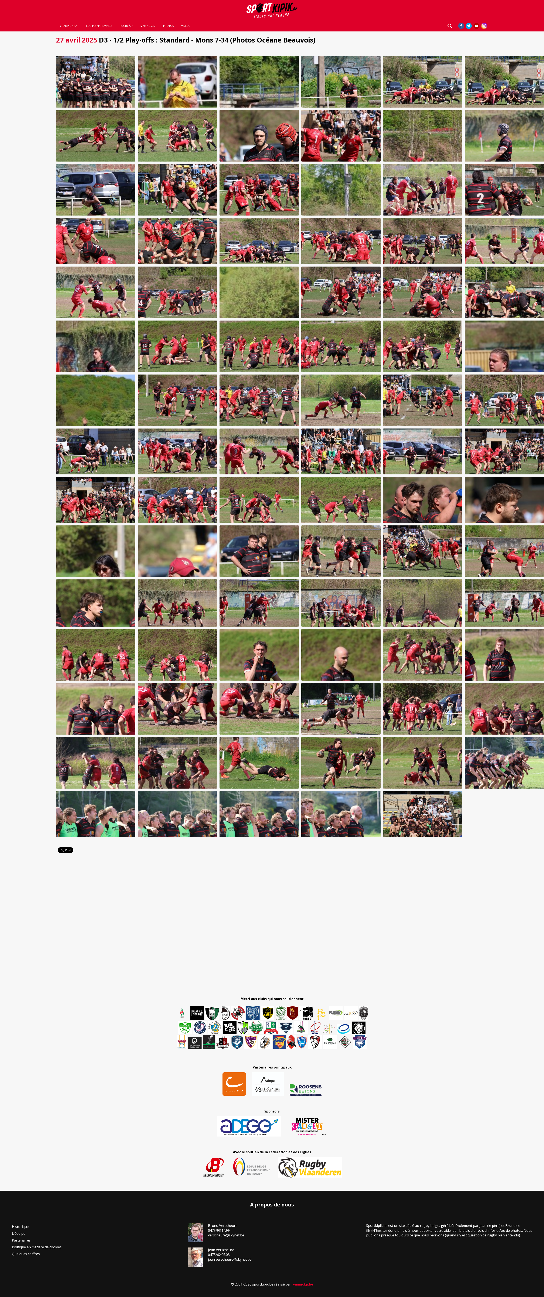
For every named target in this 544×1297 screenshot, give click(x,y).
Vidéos (185, 26)
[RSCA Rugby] (250, 1042)
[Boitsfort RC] (253, 1013)
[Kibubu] (265, 1042)
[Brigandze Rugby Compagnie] (330, 1042)
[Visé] (237, 1042)
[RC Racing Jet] (256, 1027)
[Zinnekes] (360, 1042)
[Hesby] (182, 1013)
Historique (20, 1226)
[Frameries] (321, 1014)
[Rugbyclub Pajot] (225, 1013)
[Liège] (315, 1027)
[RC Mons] (329, 1028)
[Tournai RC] (279, 1042)
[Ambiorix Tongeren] (215, 1027)
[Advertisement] (25, 98)
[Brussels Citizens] (292, 1013)
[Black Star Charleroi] (197, 1013)
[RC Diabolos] (238, 1013)
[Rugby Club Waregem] (363, 1013)
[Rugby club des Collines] (301, 1027)
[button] (95, 82)
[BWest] (182, 1042)
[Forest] (306, 1013)
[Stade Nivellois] (200, 1027)
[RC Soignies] (336, 1013)
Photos (168, 26)
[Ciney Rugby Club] (302, 1042)
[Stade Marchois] (243, 1027)
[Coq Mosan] (359, 1028)
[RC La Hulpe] (345, 1042)
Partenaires (21, 1240)
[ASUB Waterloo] (286, 1028)
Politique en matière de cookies (37, 1247)
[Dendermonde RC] (195, 1043)
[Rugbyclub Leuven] (344, 1029)
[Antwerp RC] (223, 1042)
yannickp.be (303, 1284)
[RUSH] (351, 1013)
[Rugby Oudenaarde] (230, 1027)
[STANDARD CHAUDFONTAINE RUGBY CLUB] (315, 1042)
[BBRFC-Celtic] (271, 1028)
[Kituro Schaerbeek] (209, 1042)
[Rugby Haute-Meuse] (185, 1027)
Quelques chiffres (26, 1254)
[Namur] (267, 1013)
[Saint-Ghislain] (281, 1013)
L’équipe (18, 1233)
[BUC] (291, 1042)
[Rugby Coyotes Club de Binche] (212, 1013)
